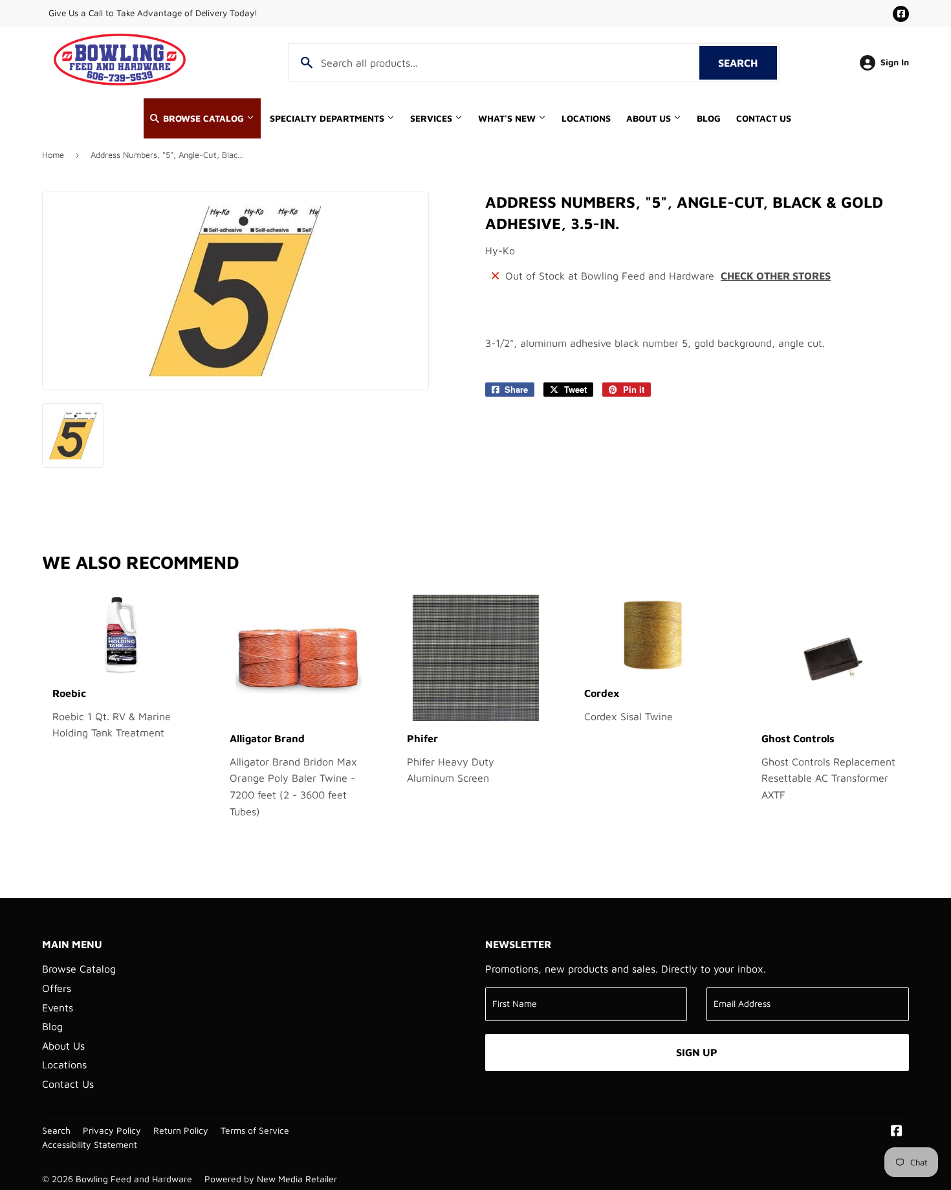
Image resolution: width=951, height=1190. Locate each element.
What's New (508, 118)
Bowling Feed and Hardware (134, 1179)
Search (747, 63)
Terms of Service (255, 1130)
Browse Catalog (203, 118)
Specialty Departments (328, 118)
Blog (709, 118)
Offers (56, 988)
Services (432, 118)
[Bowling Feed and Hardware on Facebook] (896, 1132)
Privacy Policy (112, 1130)
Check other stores (776, 275)
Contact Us (763, 118)
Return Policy (180, 1130)
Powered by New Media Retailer (270, 1179)
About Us (649, 118)
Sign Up (696, 1052)
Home (53, 154)
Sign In (894, 62)
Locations (586, 118)
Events (57, 1007)
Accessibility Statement (89, 1145)
